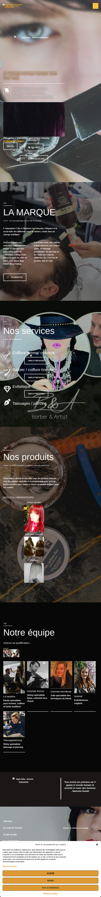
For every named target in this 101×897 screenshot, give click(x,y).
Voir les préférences (50, 887)
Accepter (50, 873)
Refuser (50, 880)
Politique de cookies (50, 893)
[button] (97, 844)
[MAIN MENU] (95, 6)
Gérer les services (10, 866)
